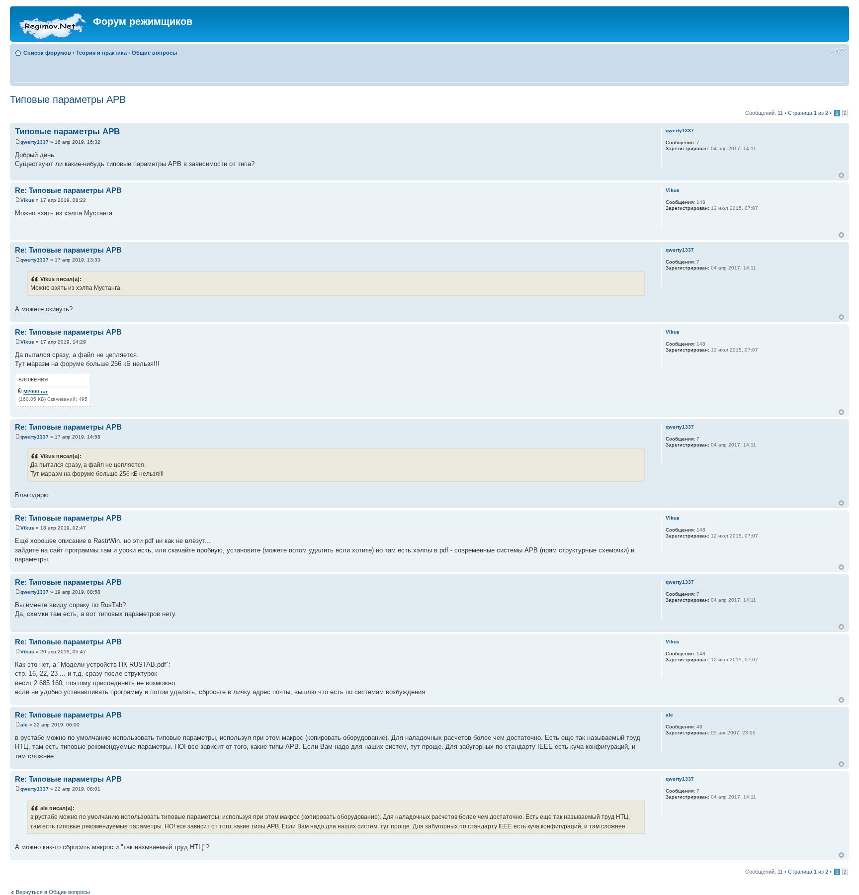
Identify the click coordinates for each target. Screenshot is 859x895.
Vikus (27, 200)
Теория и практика (101, 53)
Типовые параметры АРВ (68, 99)
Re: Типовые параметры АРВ (68, 190)
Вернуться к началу (841, 175)
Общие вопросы (154, 53)
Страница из (808, 113)
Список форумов (47, 53)
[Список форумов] (52, 23)
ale (24, 724)
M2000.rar (35, 391)
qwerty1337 (34, 142)
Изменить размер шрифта (837, 50)
